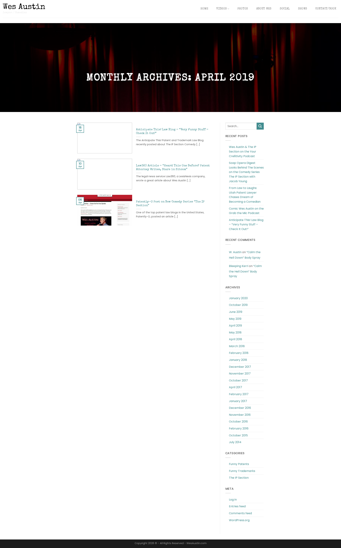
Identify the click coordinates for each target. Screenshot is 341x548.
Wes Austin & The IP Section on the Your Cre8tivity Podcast (242, 151)
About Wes (264, 8)
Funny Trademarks (242, 471)
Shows (302, 8)
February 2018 (238, 353)
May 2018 (235, 332)
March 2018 (237, 346)
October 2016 (238, 421)
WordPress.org (239, 520)
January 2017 (238, 401)
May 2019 (235, 319)
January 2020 (238, 298)
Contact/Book (325, 8)
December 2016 (240, 408)
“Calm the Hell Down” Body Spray (245, 255)
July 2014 (235, 442)
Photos (242, 8)
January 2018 (238, 360)
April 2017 (235, 387)
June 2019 (235, 312)
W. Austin (235, 252)
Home (204, 8)
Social (285, 8)
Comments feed (240, 513)
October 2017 (238, 380)
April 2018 (235, 339)
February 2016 (238, 428)
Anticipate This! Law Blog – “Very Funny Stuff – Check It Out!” (246, 224)
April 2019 (235, 326)
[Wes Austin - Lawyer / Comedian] (24, 6)
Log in (233, 500)
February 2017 (238, 394)
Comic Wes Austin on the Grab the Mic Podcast (246, 211)
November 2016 (240, 415)
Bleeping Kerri (238, 266)
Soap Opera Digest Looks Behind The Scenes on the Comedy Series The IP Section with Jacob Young (246, 172)
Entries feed (237, 506)
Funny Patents (239, 464)
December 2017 (240, 367)
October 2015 (238, 435)
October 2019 (238, 305)
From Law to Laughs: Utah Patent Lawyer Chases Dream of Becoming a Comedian (245, 195)
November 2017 (240, 373)
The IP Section (239, 478)
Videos (221, 8)
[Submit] (260, 126)
